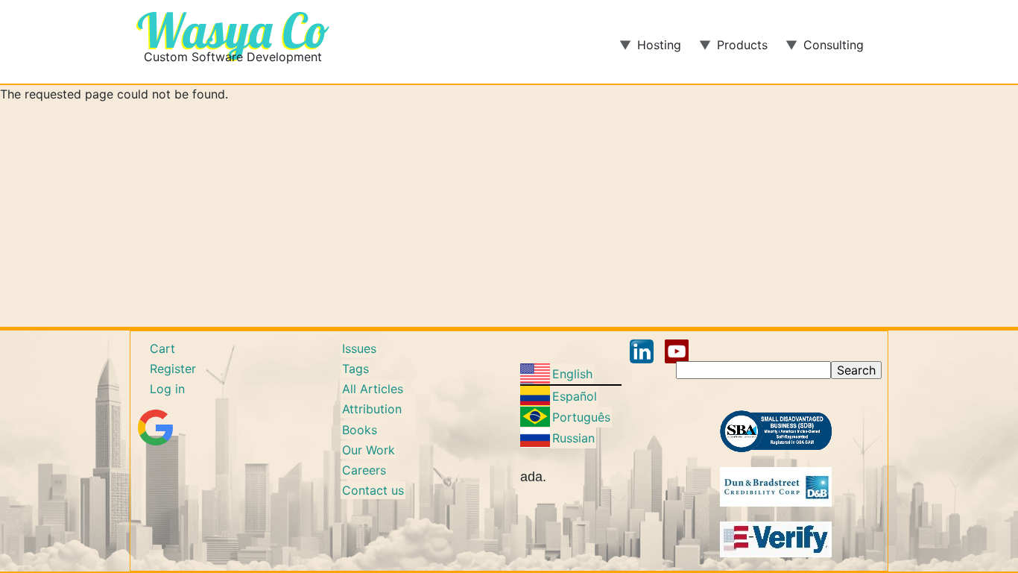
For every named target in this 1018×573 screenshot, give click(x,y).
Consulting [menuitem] (824, 50)
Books (359, 429)
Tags (355, 368)
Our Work (368, 449)
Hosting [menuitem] (650, 50)
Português (581, 417)
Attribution (372, 408)
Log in (167, 388)
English (572, 373)
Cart (162, 348)
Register (173, 368)
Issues (359, 348)
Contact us (373, 490)
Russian (573, 437)
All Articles (372, 388)
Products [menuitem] (733, 50)
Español (574, 396)
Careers (364, 470)
